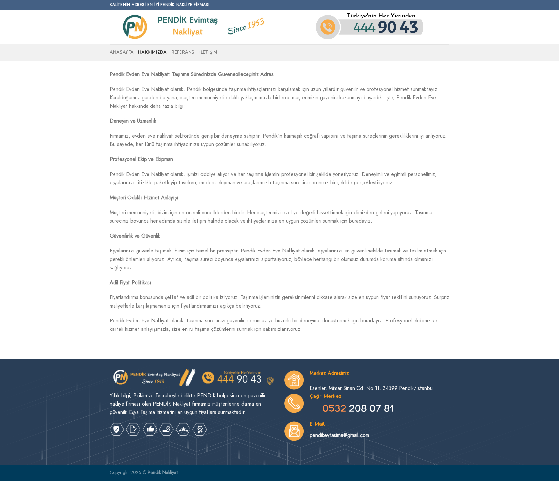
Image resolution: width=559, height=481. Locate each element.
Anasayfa (122, 52)
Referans (183, 52)
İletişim (208, 52)
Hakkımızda (152, 52)
